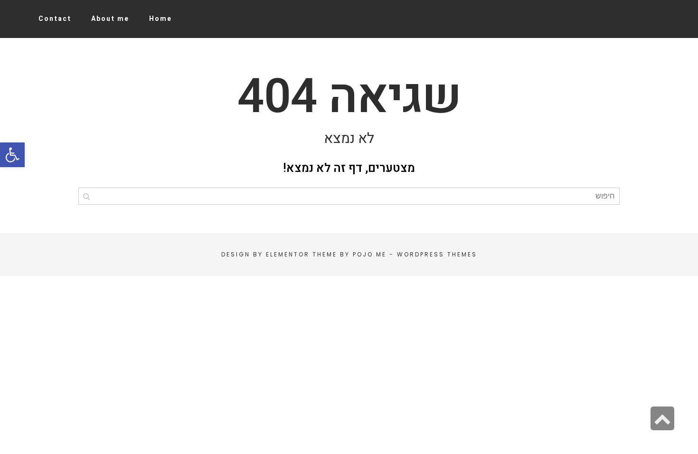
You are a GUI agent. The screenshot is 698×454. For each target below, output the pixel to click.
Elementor (288, 254)
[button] (12, 154)
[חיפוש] (86, 196)
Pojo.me (370, 254)
